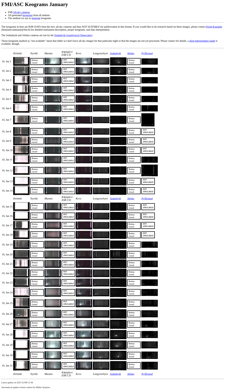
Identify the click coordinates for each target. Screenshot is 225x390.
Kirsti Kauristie (214, 26)
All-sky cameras (21, 12)
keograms (28, 15)
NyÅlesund (147, 53)
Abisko (130, 53)
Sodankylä (115, 53)
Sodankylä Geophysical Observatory (73, 35)
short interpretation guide (202, 40)
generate (36, 18)
